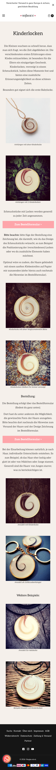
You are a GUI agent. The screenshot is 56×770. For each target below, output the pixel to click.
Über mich (27, 731)
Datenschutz (26, 736)
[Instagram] (28, 749)
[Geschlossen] (53, 5)
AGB (47, 731)
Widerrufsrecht (12, 736)
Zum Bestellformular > (28, 224)
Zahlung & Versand (42, 736)
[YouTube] (32, 749)
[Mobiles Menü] (5, 16)
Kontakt (17, 731)
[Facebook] (23, 749)
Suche (9, 731)
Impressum (39, 731)
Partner (28, 741)
